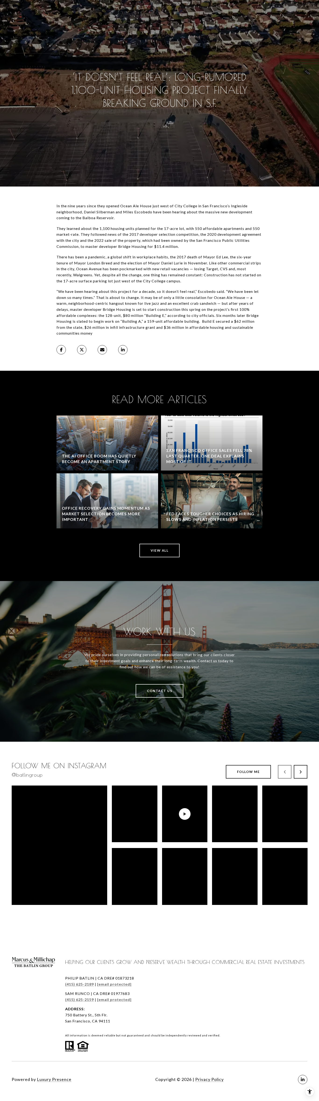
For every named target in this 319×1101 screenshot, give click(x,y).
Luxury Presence (54, 1079)
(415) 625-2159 (79, 999)
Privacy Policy (209, 1079)
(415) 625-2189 (79, 984)
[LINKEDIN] (302, 1079)
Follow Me (248, 772)
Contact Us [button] (159, 691)
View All (159, 550)
